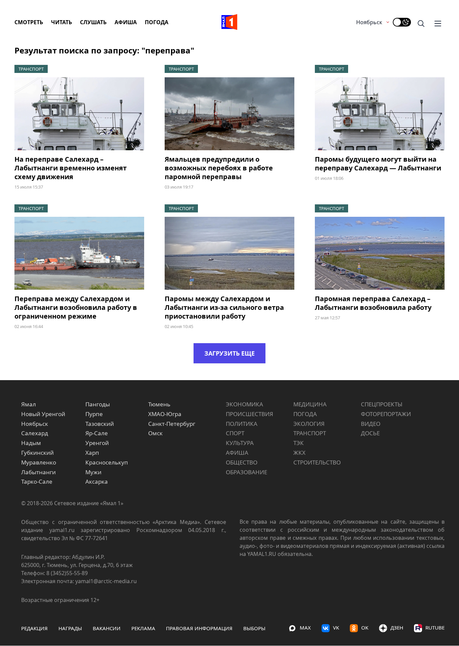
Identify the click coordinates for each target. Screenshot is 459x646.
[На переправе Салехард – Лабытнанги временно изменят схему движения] (79, 113)
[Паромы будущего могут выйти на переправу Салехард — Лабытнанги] (380, 113)
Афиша (126, 22)
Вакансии (107, 628)
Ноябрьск (369, 22)
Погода (156, 22)
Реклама (143, 628)
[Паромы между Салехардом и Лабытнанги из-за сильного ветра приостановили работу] (229, 253)
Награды (70, 628)
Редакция (34, 628)
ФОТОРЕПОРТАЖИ (386, 414)
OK (364, 627)
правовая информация (199, 628)
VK (336, 627)
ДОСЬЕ (370, 433)
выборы (254, 628)
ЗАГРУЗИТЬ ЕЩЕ (229, 353)
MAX (305, 627)
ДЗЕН (396, 627)
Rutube (435, 627)
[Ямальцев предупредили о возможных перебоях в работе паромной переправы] (229, 113)
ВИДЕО (370, 424)
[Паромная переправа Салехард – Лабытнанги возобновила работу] (380, 253)
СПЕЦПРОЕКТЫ (382, 404)
